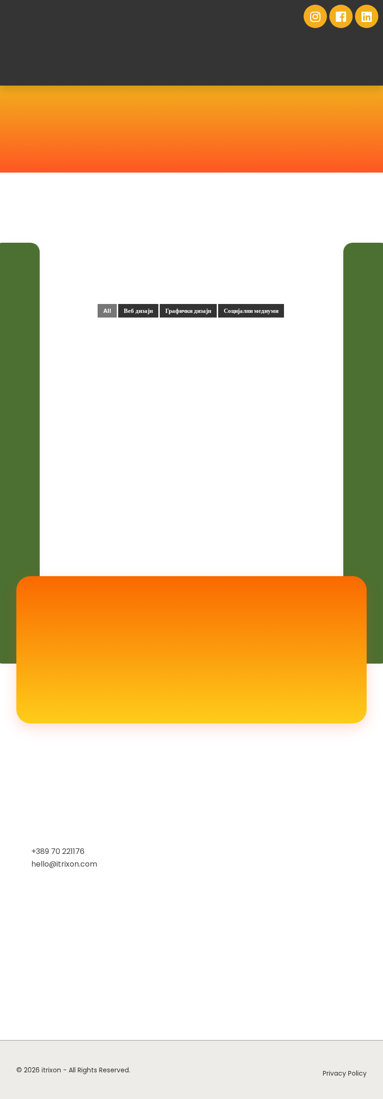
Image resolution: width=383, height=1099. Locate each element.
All (107, 310)
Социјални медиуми (251, 310)
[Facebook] (341, 16)
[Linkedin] (366, 16)
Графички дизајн (188, 310)
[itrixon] (51, 59)
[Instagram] (315, 16)
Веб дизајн (138, 310)
